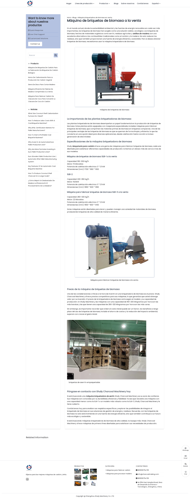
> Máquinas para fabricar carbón (117, 470)
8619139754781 (143, 470)
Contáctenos (142, 3)
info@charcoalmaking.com (148, 474)
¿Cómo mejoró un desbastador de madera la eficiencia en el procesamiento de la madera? (41, 183)
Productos (103, 3)
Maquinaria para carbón (83, 146)
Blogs (116, 3)
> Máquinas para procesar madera (118, 474)
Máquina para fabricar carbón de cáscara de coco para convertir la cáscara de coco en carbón (41, 99)
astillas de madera (141, 33)
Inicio (69, 17)
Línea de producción (84, 3)
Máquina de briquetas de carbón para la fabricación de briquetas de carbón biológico (43, 70)
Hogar (68, 3)
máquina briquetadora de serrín (100, 396)
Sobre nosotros (127, 3)
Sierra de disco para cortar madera (41, 84)
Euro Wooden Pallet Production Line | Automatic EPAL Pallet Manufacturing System (42, 159)
